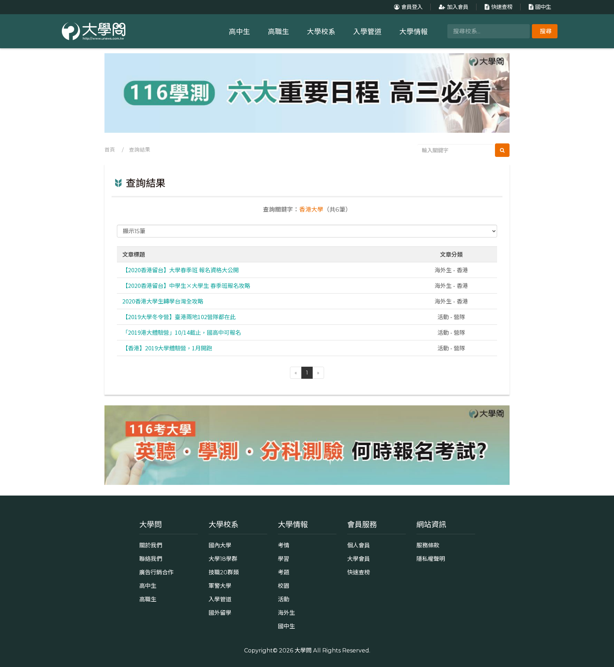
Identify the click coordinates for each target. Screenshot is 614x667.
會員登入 (411, 7)
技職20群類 (224, 572)
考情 (283, 545)
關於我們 (150, 545)
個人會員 (358, 545)
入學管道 (367, 31)
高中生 (239, 31)
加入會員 (457, 7)
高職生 (278, 31)
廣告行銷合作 (156, 572)
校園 (283, 585)
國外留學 (220, 612)
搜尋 (546, 31)
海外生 (286, 612)
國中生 (543, 7)
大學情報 (413, 31)
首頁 (109, 150)
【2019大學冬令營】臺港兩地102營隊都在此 (179, 316)
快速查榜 (501, 7)
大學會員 (358, 558)
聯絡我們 (150, 558)
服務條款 (427, 545)
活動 (283, 599)
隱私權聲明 (430, 558)
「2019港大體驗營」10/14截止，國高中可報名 (181, 332)
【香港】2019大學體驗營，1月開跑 (167, 348)
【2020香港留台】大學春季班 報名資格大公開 (180, 270)
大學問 (303, 650)
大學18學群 (223, 558)
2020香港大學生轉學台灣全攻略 (162, 301)
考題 (283, 572)
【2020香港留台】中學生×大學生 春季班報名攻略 (186, 285)
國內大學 (220, 545)
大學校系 (321, 31)
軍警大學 (220, 585)
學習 (283, 558)
